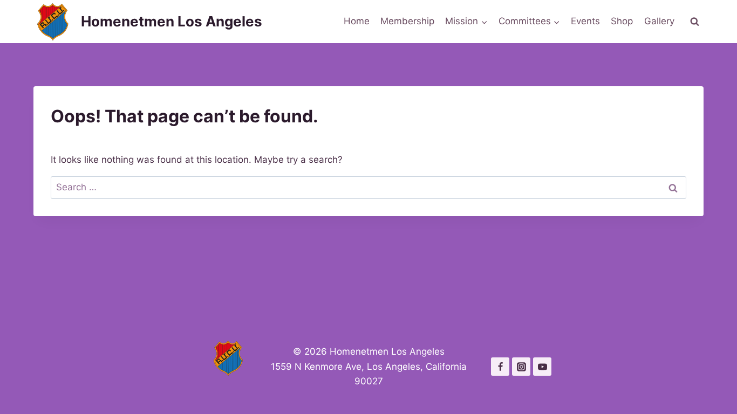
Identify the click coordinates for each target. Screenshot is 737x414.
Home (357, 21)
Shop (622, 21)
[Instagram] (521, 366)
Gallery (659, 21)
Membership (407, 21)
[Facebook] (500, 366)
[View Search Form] (694, 21)
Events (585, 21)
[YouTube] (542, 366)
